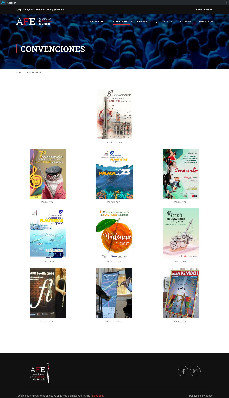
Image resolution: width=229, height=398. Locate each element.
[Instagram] (195, 371)
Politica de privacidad (201, 395)
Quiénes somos (97, 21)
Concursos (166, 21)
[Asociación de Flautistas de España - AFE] (34, 23)
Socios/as (186, 21)
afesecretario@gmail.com (51, 9)
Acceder (11, 2)
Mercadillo (206, 21)
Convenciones (121, 21)
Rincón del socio (204, 9)
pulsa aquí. (98, 395)
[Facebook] (183, 371)
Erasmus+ (143, 21)
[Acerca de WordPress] (3, 2)
